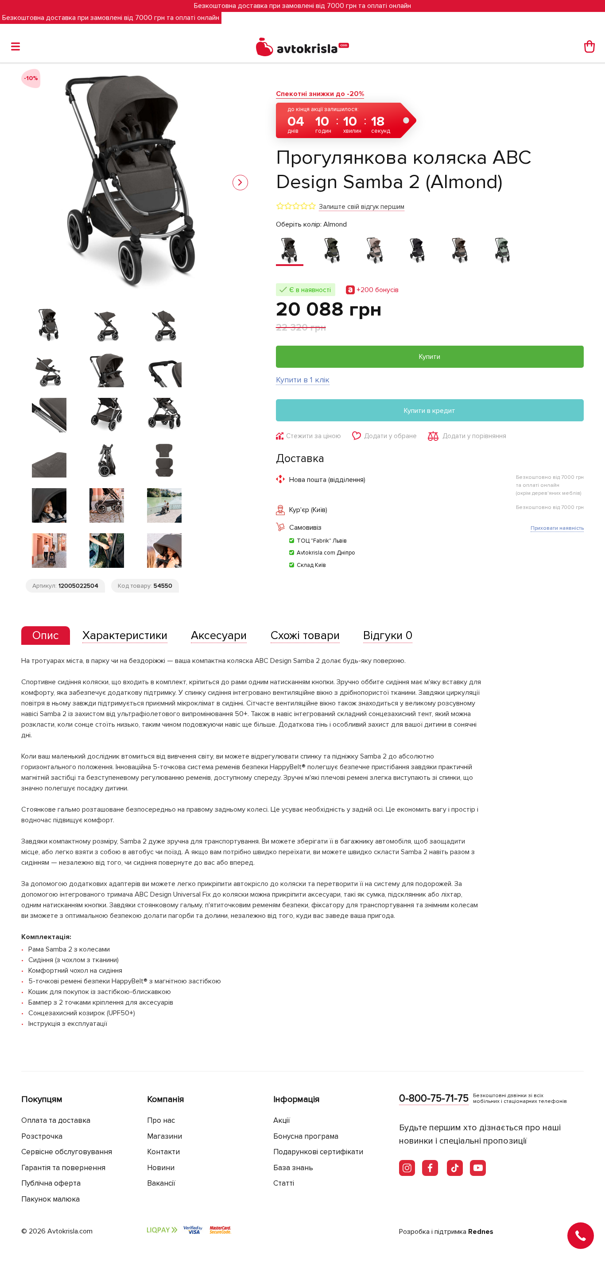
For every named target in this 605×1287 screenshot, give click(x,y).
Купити (429, 356)
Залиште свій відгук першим (361, 207)
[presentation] (45, 635)
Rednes (480, 1231)
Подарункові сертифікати (318, 1151)
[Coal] (417, 251)
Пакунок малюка (50, 1199)
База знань (293, 1167)
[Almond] (289, 251)
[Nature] (459, 251)
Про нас (161, 1120)
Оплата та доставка (55, 1120)
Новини (161, 1167)
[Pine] (502, 251)
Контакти (163, 1151)
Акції (281, 1120)
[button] (240, 182)
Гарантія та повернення (63, 1167)
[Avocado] (332, 251)
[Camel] (374, 251)
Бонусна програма (305, 1136)
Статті (283, 1183)
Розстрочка (41, 1136)
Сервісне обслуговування (66, 1151)
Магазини (164, 1136)
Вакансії (161, 1183)
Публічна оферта (51, 1183)
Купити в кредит (429, 410)
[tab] (45, 635)
